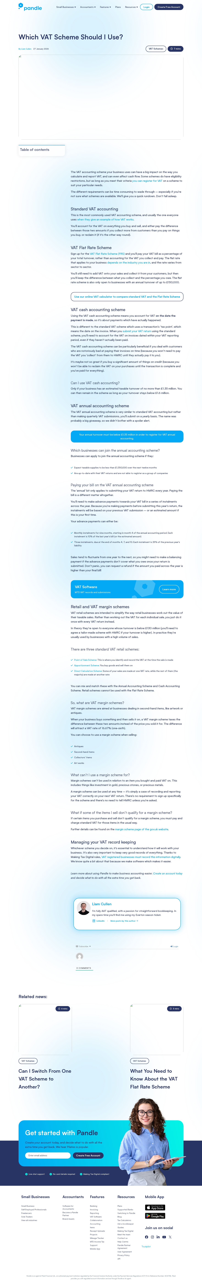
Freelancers (26, 1213)
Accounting (95, 1224)
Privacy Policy (123, 1255)
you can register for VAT (147, 180)
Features (104, 7)
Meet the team (123, 1234)
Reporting (94, 1213)
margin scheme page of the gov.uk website (141, 829)
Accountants (87, 7)
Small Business (27, 1206)
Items (92, 1227)
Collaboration (96, 1220)
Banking (93, 1206)
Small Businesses (65, 7)
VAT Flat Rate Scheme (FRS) (107, 253)
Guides (120, 1227)
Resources (130, 7)
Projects (93, 1234)
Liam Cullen (102, 904)
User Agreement (124, 1251)
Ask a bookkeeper (125, 1224)
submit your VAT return (137, 331)
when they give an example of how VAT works (105, 219)
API (118, 1259)
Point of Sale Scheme (85, 659)
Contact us (122, 1238)
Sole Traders (26, 1217)
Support (93, 1245)
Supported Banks (125, 1209)
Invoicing (94, 1209)
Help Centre (122, 1241)
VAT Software (96, 1217)
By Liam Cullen (25, 49)
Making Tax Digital (125, 1231)
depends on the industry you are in (128, 262)
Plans (118, 7)
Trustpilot (146, 1246)
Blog (119, 1217)
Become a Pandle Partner (70, 1213)
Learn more (169, 589)
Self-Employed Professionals (33, 1209)
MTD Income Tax (97, 1241)
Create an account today (167, 873)
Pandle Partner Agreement (124, 1246)
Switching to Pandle (126, 1213)
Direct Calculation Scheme (88, 671)
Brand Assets (68, 1219)
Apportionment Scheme (86, 665)
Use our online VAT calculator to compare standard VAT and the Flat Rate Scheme (127, 296)
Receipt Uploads (97, 1231)
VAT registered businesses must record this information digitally (141, 857)
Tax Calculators (124, 1220)
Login (147, 7)
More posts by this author (123, 920)
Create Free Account (169, 7)
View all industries (29, 1220)
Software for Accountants (68, 1207)
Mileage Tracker (97, 1238)
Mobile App (95, 1249)
